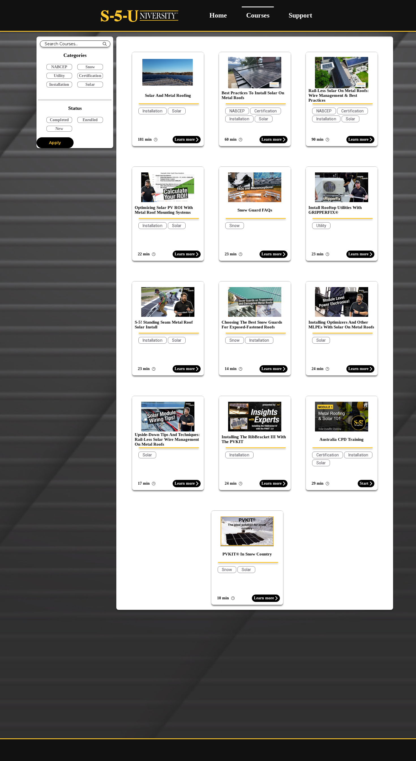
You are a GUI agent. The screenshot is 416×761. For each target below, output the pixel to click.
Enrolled (90, 120)
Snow (90, 67)
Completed (59, 120)
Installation (59, 84)
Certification (90, 76)
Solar (90, 84)
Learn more (185, 139)
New (59, 129)
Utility (59, 76)
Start (364, 483)
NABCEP (59, 67)
